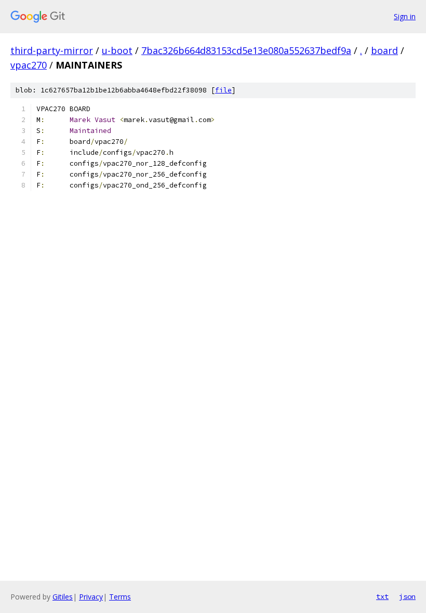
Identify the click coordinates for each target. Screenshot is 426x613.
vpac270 (28, 65)
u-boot (117, 50)
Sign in (405, 16)
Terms (120, 597)
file (223, 90)
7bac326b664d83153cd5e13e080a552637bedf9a (246, 50)
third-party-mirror (51, 50)
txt (382, 596)
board (384, 50)
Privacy (91, 597)
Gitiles (62, 597)
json (407, 596)
